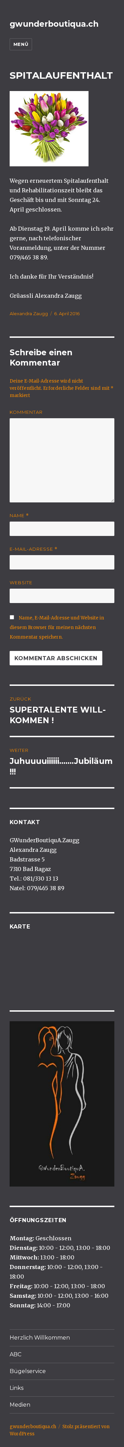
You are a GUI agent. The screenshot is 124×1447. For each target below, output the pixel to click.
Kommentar (26, 412)
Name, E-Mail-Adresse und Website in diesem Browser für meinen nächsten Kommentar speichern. (57, 627)
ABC (15, 1354)
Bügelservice (28, 1371)
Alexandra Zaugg (29, 313)
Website (21, 582)
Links (16, 1388)
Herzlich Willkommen (40, 1337)
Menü (20, 44)
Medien (20, 1404)
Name (19, 515)
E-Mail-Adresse (34, 549)
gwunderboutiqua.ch (54, 24)
